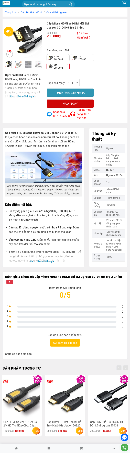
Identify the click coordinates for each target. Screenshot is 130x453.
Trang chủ (10, 12)
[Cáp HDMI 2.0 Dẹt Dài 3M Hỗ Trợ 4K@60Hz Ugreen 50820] (65, 398)
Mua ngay (70, 103)
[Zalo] (124, 437)
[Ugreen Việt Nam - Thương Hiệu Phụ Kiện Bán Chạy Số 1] (11, 3)
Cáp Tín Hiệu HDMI (31, 12)
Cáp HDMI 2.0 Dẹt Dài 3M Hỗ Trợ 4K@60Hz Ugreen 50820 (64, 423)
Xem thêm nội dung (21, 96)
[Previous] (10, 40)
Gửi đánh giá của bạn (65, 342)
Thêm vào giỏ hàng (70, 92)
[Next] (37, 40)
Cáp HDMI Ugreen (56, 12)
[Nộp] (70, 4)
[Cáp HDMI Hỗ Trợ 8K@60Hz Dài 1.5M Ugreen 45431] (108, 398)
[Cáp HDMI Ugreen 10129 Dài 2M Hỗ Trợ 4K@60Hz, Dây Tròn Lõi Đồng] (21, 398)
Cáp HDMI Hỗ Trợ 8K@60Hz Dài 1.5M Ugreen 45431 (106, 423)
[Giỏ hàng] (124, 3)
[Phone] (124, 447)
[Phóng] (9, 54)
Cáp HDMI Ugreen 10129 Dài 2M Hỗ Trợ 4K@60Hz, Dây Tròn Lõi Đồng (20, 423)
